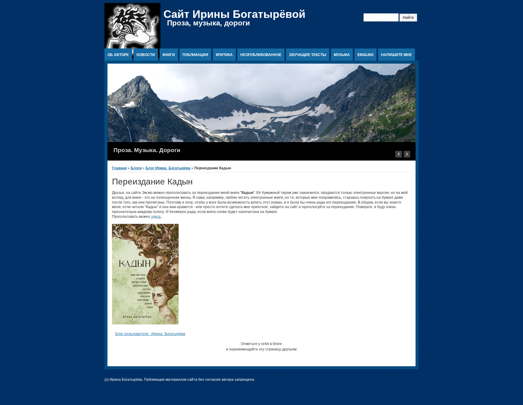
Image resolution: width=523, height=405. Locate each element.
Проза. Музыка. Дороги (146, 149)
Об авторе (118, 54)
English (365, 54)
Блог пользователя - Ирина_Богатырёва (150, 333)
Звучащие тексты (307, 54)
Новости (146, 54)
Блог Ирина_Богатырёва (168, 168)
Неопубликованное (260, 54)
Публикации (195, 54)
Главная (119, 168)
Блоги (136, 168)
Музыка (342, 54)
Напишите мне (396, 54)
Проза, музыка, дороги (208, 22)
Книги (169, 54)
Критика (224, 54)
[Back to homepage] (132, 56)
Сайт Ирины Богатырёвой (234, 13)
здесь (156, 216)
